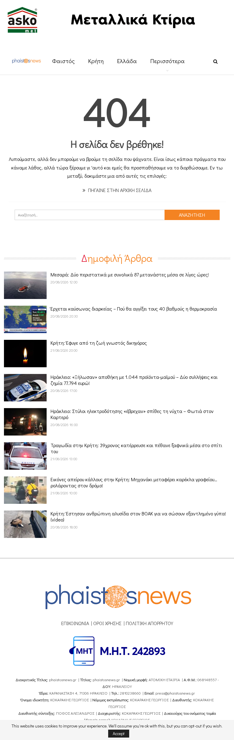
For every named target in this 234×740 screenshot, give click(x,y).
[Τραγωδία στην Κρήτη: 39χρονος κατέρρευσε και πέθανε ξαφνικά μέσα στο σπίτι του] (25, 456)
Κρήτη (96, 61)
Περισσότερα (167, 61)
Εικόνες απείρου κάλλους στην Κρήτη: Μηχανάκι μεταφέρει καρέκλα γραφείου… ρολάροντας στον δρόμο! (134, 482)
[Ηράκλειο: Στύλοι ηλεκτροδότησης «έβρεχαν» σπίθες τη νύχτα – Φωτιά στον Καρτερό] (25, 422)
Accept (119, 733)
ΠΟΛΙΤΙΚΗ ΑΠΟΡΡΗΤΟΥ (149, 623)
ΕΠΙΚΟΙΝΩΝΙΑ (75, 623)
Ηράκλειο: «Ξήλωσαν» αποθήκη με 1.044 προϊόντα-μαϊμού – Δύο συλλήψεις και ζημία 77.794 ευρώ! (134, 380)
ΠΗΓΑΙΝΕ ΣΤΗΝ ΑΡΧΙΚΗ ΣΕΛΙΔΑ (119, 190)
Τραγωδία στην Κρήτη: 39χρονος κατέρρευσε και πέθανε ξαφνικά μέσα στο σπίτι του (136, 448)
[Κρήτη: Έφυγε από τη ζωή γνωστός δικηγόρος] (25, 353)
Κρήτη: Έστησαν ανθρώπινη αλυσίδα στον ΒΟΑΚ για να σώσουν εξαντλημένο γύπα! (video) (138, 516)
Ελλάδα (127, 61)
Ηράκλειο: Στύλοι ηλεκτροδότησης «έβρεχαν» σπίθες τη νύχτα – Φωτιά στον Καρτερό (132, 414)
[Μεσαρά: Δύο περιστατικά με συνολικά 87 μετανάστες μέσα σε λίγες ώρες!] (25, 285)
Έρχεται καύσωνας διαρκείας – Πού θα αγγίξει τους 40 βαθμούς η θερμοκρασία (134, 308)
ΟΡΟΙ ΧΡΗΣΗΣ (107, 623)
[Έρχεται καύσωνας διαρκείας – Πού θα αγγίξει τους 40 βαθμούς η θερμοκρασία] (25, 319)
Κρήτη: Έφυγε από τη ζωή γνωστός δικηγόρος (99, 343)
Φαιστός (63, 61)
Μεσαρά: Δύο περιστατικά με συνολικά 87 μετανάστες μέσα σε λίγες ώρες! (130, 274)
